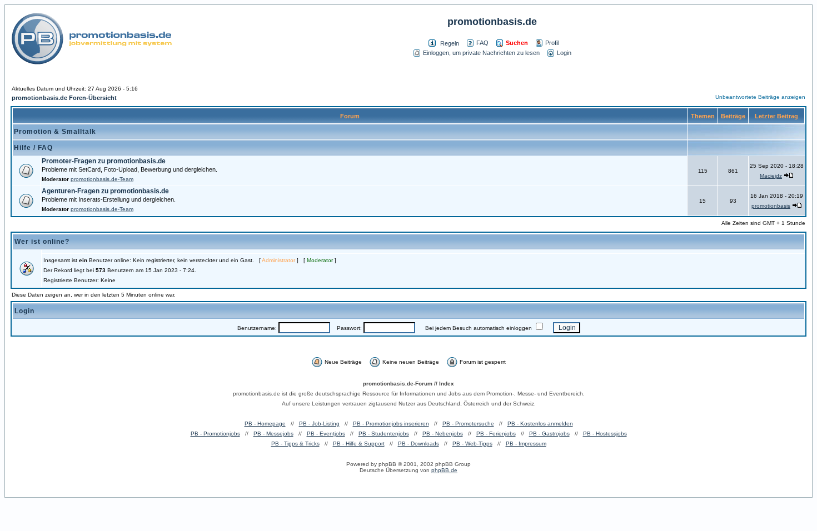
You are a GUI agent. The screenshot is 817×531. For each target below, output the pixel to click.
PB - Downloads (418, 443)
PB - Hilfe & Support (359, 443)
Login (564, 52)
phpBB (387, 464)
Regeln (449, 43)
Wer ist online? (41, 242)
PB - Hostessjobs (605, 433)
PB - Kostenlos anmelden (540, 423)
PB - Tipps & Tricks (295, 443)
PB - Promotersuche (468, 423)
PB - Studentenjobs (383, 433)
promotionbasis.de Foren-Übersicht (64, 97)
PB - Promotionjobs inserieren (391, 423)
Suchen (517, 42)
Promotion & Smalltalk (55, 132)
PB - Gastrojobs (549, 433)
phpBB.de (444, 470)
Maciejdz (771, 176)
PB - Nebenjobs (442, 433)
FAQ (482, 42)
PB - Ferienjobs (496, 433)
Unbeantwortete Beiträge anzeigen (760, 97)
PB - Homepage (265, 423)
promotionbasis (770, 206)
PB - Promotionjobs (215, 433)
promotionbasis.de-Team (102, 179)
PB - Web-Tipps (472, 443)
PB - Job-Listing (319, 423)
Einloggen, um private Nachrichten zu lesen (481, 52)
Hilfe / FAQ (33, 148)
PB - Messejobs (273, 433)
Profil (552, 42)
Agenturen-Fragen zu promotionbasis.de (105, 191)
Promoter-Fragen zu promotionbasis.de (104, 161)
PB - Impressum (526, 443)
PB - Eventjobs (326, 433)
